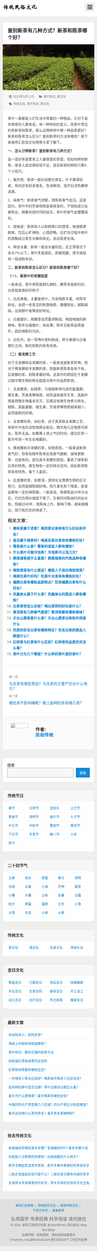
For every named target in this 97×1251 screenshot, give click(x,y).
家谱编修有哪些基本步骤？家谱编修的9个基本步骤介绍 (48, 1148)
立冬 (61, 904)
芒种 (61, 886)
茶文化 (61, 96)
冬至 (28, 912)
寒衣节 (75, 825)
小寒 (45, 912)
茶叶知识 (49, 96)
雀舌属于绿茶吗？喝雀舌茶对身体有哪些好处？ (49, 540)
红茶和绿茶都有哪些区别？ (27, 1069)
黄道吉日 (14, 982)
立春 (11, 877)
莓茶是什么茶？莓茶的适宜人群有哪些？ (44, 546)
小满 (45, 886)
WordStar (48, 1230)
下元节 (13, 834)
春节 (11, 808)
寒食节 (13, 816)
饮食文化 (56, 947)
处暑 (61, 895)
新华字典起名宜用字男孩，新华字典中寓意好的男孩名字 (48, 1165)
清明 (78, 877)
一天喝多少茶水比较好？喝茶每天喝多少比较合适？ (45, 1078)
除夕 (11, 843)
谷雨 (11, 886)
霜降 (45, 904)
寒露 (28, 904)
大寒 (61, 912)
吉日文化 (16, 970)
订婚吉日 (35, 982)
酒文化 (34, 947)
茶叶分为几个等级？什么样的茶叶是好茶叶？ (48, 653)
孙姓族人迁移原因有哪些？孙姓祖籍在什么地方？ (44, 1156)
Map (84, 1225)
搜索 (11, 765)
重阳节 (54, 825)
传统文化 (19, 104)
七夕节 (75, 816)
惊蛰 (45, 877)
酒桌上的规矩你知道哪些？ (27, 1043)
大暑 (28, 895)
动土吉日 (14, 1000)
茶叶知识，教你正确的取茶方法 (31, 1052)
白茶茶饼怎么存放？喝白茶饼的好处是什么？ (48, 606)
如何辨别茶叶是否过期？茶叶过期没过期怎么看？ (44, 1087)
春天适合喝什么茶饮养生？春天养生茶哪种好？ (42, 1113)
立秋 (45, 895)
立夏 (28, 886)
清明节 (34, 816)
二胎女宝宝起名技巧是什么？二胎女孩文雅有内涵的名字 (48, 1174)
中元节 (13, 825)
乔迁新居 (56, 1000)
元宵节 (34, 808)
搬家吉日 (76, 1000)
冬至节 (34, 834)
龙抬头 (54, 808)
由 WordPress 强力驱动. (64, 1225)
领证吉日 (56, 982)
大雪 (11, 912)
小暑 (11, 895)
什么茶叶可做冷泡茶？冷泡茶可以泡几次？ (46, 552)
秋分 (11, 904)
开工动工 (76, 991)
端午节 (54, 816)
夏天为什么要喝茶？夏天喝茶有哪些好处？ (39, 1096)
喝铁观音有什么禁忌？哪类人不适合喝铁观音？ (49, 570)
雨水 (28, 877)
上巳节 (75, 808)
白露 (78, 895)
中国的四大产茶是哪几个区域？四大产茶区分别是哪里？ (48, 1104)
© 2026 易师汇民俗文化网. (28, 1225)
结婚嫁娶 (76, 982)
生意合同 (35, 991)
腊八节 (54, 834)
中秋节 (34, 825)
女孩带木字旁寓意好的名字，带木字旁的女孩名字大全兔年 (50, 1182)
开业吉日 (14, 991)
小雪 (78, 904)
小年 (73, 834)
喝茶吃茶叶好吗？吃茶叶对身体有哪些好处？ (48, 576)
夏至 (78, 886)
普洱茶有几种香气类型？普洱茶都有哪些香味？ (49, 612)
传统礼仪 (76, 947)
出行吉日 (35, 1000)
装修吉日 (56, 991)
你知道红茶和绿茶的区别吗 (27, 1061)
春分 (61, 877)
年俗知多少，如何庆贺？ (26, 1034)
